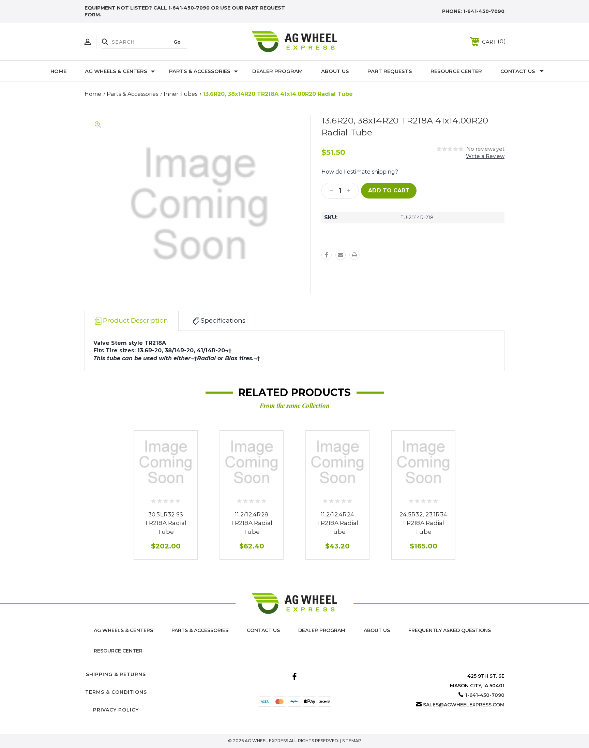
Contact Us (517, 71)
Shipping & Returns (116, 674)
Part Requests (389, 71)
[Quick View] (165, 489)
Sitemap (351, 740)
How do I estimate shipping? (359, 171)
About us (377, 630)
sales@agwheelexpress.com (463, 705)
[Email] (340, 255)
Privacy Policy (116, 710)
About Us (335, 71)
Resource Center (456, 71)
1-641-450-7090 (483, 11)
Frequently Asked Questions (449, 630)
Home (58, 71)
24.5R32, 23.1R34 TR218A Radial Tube (423, 523)
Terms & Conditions (116, 692)
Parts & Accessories (199, 71)
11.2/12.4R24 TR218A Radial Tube (337, 523)
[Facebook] (326, 255)
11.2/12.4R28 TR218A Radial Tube (251, 523)
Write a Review (485, 156)
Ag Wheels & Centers (116, 71)
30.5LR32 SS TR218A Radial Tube (165, 523)
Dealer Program (277, 71)
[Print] (354, 255)
